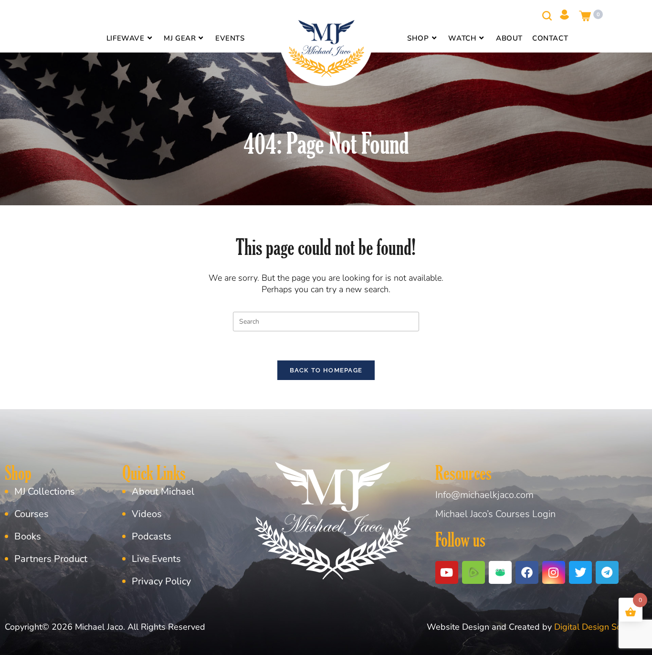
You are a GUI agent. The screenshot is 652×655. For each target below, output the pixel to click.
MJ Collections (44, 491)
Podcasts (151, 536)
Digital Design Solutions (600, 627)
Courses (31, 513)
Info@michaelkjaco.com (484, 494)
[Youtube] (446, 572)
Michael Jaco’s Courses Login (495, 513)
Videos (147, 513)
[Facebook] (526, 572)
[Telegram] (607, 572)
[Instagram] (553, 572)
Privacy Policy (161, 581)
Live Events (156, 558)
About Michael (163, 491)
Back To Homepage (326, 370)
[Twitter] (580, 572)
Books (27, 536)
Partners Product (50, 558)
